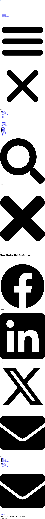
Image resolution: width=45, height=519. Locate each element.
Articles (3, 121)
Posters (3, 118)
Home (3, 12)
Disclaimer (2, 518)
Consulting (4, 14)
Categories (4, 116)
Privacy (6, 518)
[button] (22, 64)
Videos (3, 117)
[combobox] (5, 184)
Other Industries (5, 125)
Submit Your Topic (5, 16)
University (4, 124)
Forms (3, 119)
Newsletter (4, 123)
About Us (4, 15)
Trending (4, 122)
